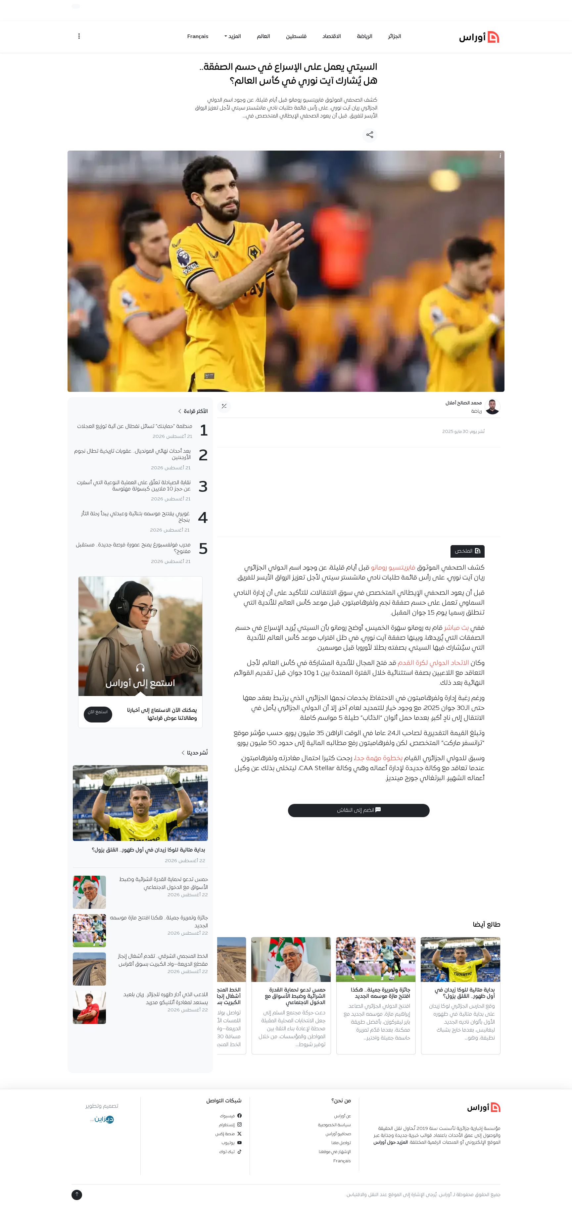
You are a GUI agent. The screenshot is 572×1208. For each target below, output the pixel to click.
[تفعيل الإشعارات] (76, 6)
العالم (263, 36)
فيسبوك (227, 1116)
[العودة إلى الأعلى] (77, 1195)
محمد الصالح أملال (464, 403)
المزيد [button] (234, 36)
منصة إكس (225, 1134)
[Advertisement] (358, 492)
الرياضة (364, 36)
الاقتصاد (331, 36)
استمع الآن (98, 712)
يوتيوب (228, 1142)
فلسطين (296, 36)
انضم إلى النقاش (356, 810)
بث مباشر (456, 628)
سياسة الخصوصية (334, 1125)
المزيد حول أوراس (390, 1142)
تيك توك (227, 1151)
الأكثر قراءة (195, 411)
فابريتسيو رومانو (393, 568)
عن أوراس (342, 1116)
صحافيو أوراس (338, 1134)
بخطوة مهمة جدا (379, 759)
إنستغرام (227, 1125)
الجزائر (394, 36)
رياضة (476, 411)
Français (198, 36)
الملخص (463, 551)
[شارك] (369, 135)
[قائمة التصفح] (79, 36)
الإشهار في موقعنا (335, 1151)
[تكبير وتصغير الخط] (224, 406)
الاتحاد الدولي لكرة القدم (433, 663)
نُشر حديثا (197, 753)
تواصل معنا (341, 1142)
